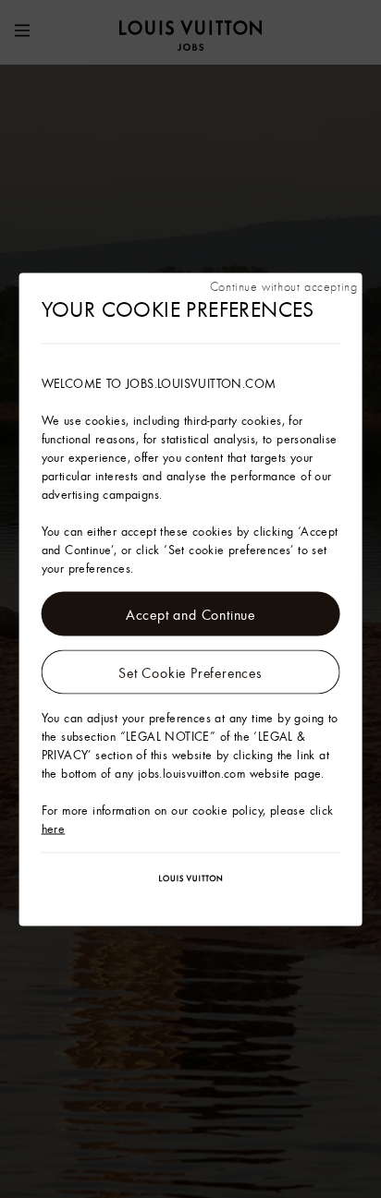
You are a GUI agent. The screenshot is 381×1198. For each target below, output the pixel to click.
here (54, 827)
